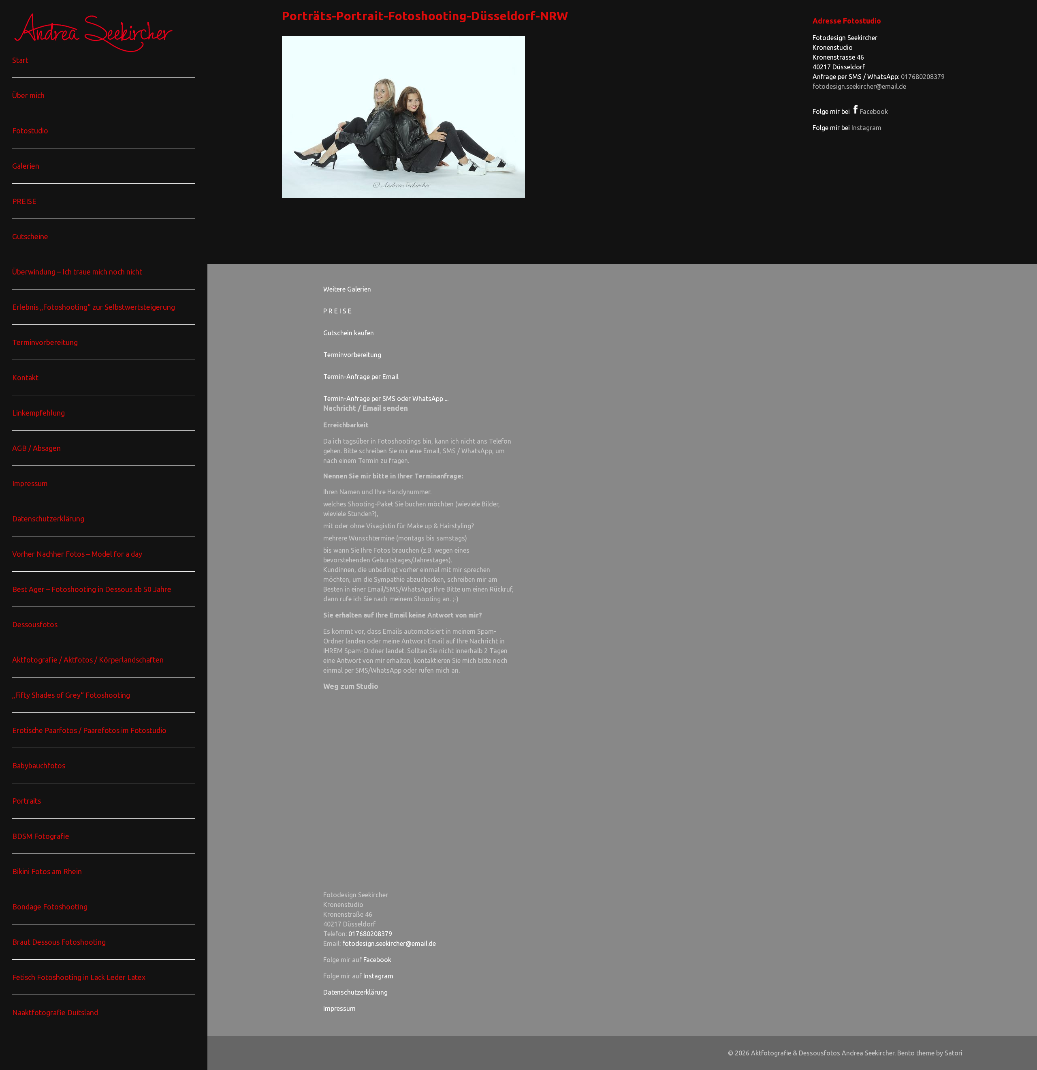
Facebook (874, 111)
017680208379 (923, 76)
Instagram (866, 127)
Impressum (339, 1008)
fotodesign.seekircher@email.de (859, 86)
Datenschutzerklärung (355, 992)
